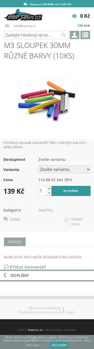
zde (43, 345)
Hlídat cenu (76, 221)
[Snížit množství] (49, 193)
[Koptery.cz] (23, 14)
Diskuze (14, 242)
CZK (80, 25)
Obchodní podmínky (44, 308)
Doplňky (45, 210)
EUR (87, 25)
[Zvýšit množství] (49, 188)
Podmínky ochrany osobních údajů (47, 312)
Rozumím (59, 345)
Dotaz (15, 219)
